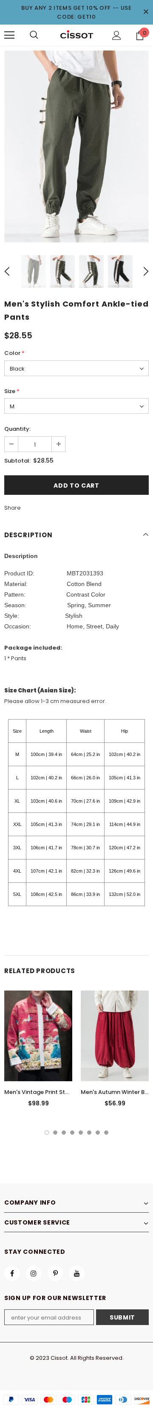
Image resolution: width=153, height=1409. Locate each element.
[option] (76, 146)
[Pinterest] (55, 1273)
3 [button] (64, 1132)
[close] (146, 12)
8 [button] (106, 1132)
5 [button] (81, 1132)
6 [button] (89, 1132)
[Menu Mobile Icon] (9, 35)
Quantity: (17, 429)
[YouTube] (77, 1273)
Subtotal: (17, 461)
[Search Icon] (34, 35)
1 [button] (47, 1132)
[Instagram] (33, 1273)
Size (12, 391)
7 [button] (98, 1132)
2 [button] (55, 1132)
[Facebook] (12, 1273)
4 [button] (72, 1132)
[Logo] (77, 34)
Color (14, 353)
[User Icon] (116, 35)
